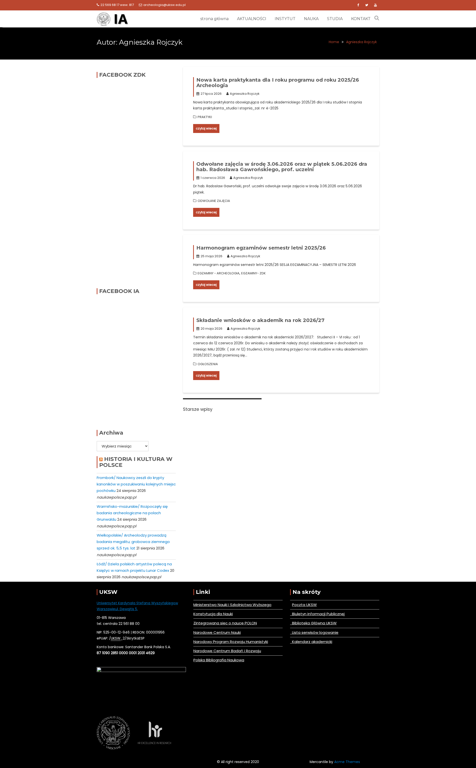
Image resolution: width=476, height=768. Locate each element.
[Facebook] (358, 5)
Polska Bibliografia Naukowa (218, 660)
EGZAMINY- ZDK (253, 273)
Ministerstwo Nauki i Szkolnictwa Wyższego (232, 604)
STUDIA (335, 18)
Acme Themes (347, 761)
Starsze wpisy (197, 409)
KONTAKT (361, 18)
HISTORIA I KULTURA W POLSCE (136, 462)
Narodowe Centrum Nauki (217, 632)
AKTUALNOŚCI (251, 18)
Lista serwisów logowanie (314, 632)
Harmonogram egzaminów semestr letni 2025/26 (261, 248)
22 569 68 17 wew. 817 (117, 4)
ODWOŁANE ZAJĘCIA (214, 200)
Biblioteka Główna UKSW (313, 623)
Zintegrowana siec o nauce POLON (225, 623)
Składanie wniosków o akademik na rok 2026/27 (260, 320)
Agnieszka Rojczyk (245, 93)
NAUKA (311, 18)
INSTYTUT (285, 18)
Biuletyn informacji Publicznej (317, 613)
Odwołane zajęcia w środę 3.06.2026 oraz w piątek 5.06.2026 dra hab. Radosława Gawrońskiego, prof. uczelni (281, 166)
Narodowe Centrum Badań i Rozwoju (227, 650)
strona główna (214, 18)
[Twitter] (367, 5)
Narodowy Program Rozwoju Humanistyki (230, 641)
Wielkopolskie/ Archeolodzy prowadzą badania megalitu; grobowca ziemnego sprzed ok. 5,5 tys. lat (133, 542)
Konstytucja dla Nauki (213, 613)
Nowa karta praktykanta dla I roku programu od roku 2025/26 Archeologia (277, 82)
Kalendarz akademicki (311, 641)
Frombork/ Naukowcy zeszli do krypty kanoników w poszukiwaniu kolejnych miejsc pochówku (136, 484)
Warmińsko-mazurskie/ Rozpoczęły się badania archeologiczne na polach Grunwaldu (132, 513)
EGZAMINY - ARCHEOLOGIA (218, 273)
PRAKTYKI (205, 117)
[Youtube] (375, 5)
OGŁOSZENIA (208, 364)
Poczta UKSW (304, 604)
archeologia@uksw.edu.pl (164, 4)
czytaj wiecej (206, 128)
